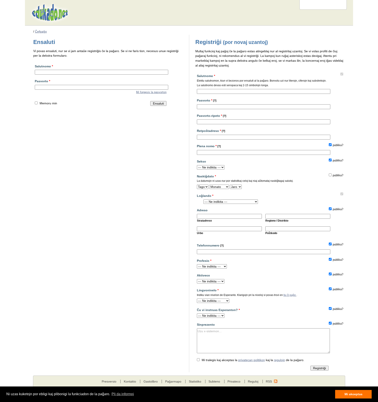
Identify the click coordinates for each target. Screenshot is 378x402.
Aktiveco (203, 275)
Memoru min (48, 103)
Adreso (202, 210)
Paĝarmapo (173, 381)
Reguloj (253, 381)
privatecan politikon (251, 360)
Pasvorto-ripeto (211, 115)
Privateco (234, 381)
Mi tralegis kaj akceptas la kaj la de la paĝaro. (253, 360)
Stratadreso (204, 220)
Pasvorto (42, 81)
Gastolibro (151, 381)
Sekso (201, 161)
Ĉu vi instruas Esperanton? (218, 310)
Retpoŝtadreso (211, 131)
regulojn (279, 360)
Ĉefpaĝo (41, 31)
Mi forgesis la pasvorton (151, 92)
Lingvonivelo (247, 292)
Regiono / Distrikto (276, 220)
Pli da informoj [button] (123, 394)
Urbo (200, 233)
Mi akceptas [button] (353, 394)
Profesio (204, 260)
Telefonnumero (210, 245)
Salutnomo (44, 66)
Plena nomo (209, 146)
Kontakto (130, 381)
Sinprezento (206, 324)
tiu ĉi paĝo (290, 295)
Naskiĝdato (245, 178)
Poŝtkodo (271, 233)
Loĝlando (205, 196)
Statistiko (195, 381)
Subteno (214, 381)
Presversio (109, 381)
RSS (269, 381)
